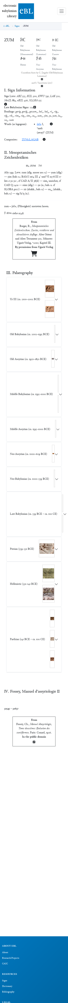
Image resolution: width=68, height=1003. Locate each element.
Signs (17, 26)
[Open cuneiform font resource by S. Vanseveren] (42, 86)
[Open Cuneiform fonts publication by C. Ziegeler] (42, 79)
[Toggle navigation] (61, 11)
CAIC (5, 963)
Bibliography (8, 992)
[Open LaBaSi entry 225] (34, 107)
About (5, 952)
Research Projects (10, 958)
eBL (7, 26)
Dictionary (7, 986)
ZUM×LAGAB (30, 140)
